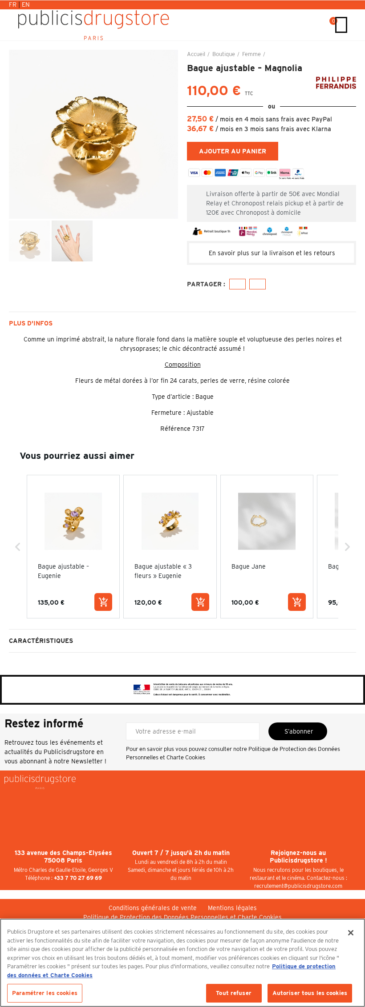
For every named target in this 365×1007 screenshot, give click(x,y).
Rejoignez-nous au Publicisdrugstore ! (298, 856)
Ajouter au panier (232, 151)
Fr (13, 4)
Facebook (237, 284)
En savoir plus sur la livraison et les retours (272, 253)
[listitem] (73, 546)
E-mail (257, 284)
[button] (18, 134)
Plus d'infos (31, 323)
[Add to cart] (103, 602)
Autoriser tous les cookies (309, 993)
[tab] (271, 253)
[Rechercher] (320, 25)
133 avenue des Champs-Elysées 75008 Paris (63, 856)
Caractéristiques (41, 640)
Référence (175, 428)
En (26, 4)
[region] (182, 963)
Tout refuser (233, 993)
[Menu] (341, 25)
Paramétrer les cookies (44, 993)
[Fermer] (351, 933)
